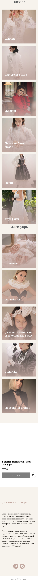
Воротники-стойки (17, 407)
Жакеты (10, 110)
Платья (10, 38)
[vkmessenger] (22, 566)
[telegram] (15, 566)
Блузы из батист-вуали (16, 144)
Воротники (12, 299)
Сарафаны (12, 219)
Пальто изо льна (16, 74)
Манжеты (11, 263)
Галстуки (11, 371)
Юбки (9, 183)
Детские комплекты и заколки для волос (18, 333)
